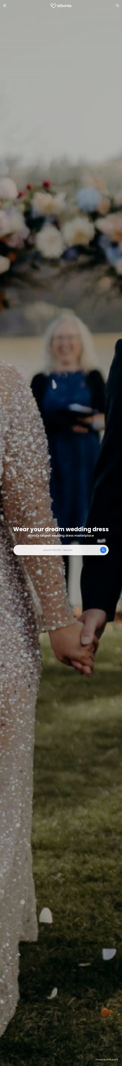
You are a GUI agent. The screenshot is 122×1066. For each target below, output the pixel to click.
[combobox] (61, 550)
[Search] (117, 6)
